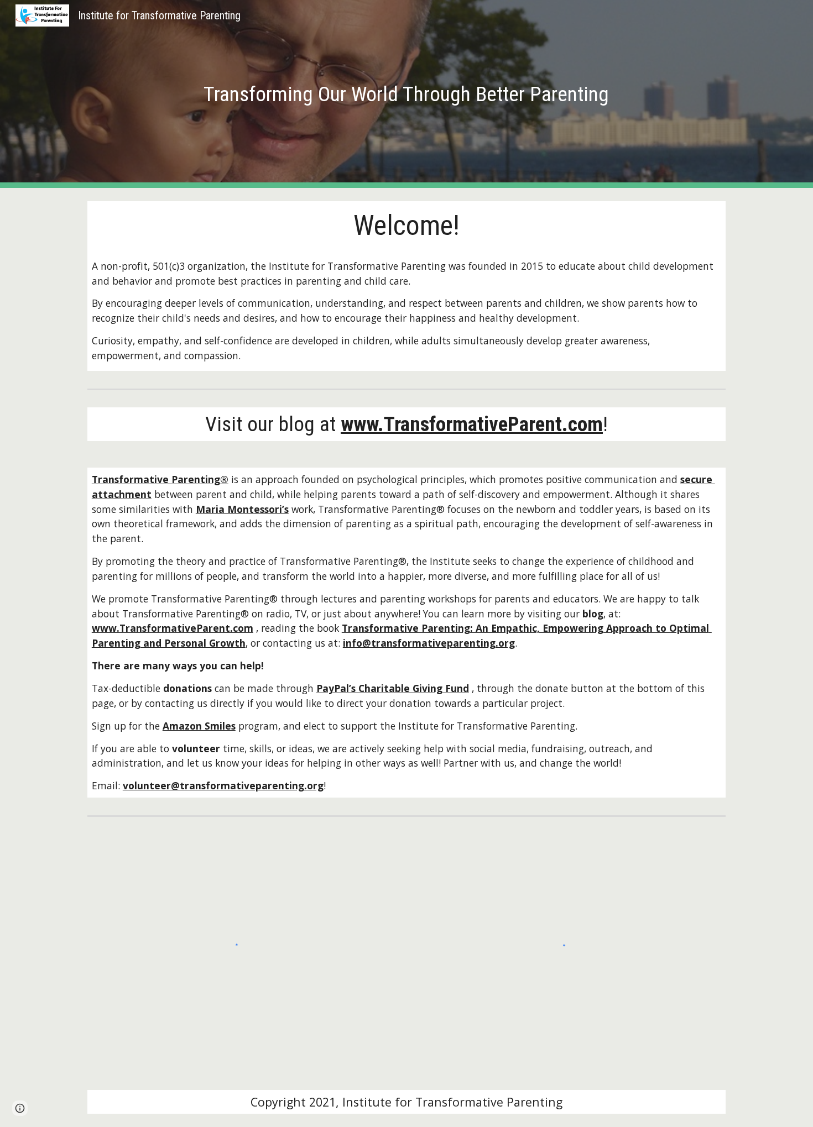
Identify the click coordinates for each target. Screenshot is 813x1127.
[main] (406, 94)
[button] (20, 1108)
